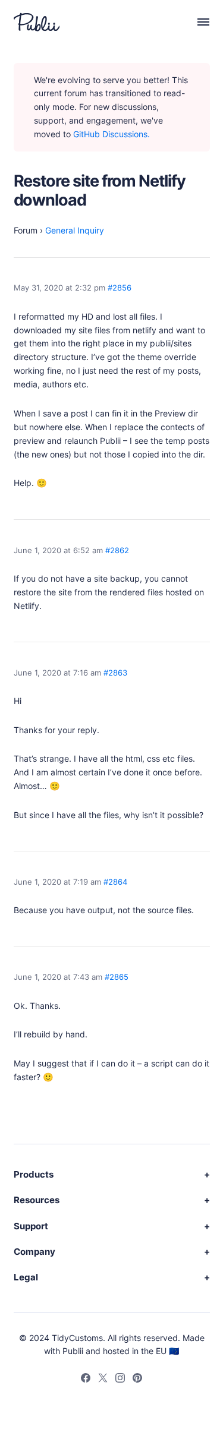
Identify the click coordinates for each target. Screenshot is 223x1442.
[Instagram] (120, 1379)
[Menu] (197, 22)
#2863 (115, 672)
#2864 (115, 882)
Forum (25, 230)
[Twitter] (103, 1379)
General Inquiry (74, 230)
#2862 (117, 550)
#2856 (119, 287)
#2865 (116, 977)
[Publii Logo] (36, 21)
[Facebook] (85, 1379)
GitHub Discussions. (111, 134)
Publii (72, 1351)
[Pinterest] (137, 1379)
